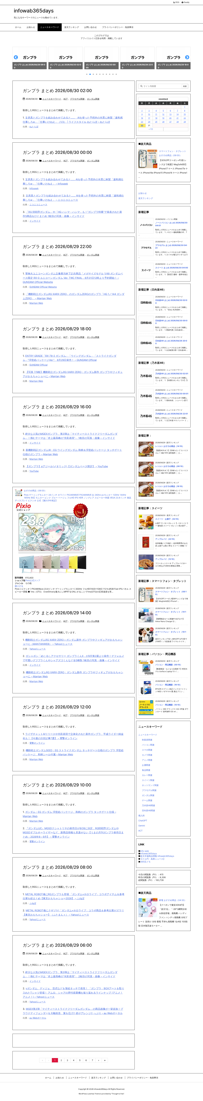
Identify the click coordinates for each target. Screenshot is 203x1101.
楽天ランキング (145, 198)
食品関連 (146, 770)
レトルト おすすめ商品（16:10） (169, 486)
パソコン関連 (148, 745)
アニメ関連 (147, 760)
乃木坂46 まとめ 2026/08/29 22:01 (171, 413)
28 (178, 122)
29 (185, 122)
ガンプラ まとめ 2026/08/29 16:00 (57, 406)
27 (170, 122)
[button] (17, 58)
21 (177, 118)
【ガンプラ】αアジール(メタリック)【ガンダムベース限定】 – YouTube (67, 466)
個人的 (141, 815)
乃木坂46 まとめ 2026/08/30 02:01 (171, 373)
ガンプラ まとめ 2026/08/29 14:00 (57, 612)
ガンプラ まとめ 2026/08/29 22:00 (57, 246)
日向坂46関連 (148, 810)
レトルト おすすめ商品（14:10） (169, 446)
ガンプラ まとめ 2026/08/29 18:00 (57, 328)
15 (185, 114)
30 (142, 125)
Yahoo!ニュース (37, 648)
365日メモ (145, 861)
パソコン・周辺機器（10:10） (168, 705)
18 (156, 118)
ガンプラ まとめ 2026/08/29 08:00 (57, 867)
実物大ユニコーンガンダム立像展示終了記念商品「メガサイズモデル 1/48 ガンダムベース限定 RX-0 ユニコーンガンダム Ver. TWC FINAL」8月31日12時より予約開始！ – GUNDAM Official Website (73, 278)
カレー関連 (147, 775)
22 (185, 118)
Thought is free (117, 1094)
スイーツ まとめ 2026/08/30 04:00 (171, 267)
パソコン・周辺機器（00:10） (168, 664)
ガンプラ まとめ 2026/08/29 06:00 (57, 945)
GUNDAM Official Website (43, 286)
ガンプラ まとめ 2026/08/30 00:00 (57, 152)
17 (149, 118)
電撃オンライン (37, 743)
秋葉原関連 (147, 739)
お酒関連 (146, 765)
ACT (65, 99)
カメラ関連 (147, 755)
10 (149, 114)
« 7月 (151, 129)
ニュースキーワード (51, 99)
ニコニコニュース (38, 204)
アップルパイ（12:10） (165, 559)
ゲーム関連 (147, 800)
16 (142, 118)
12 (163, 114)
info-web (144, 851)
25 (156, 122)
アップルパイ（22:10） (165, 539)
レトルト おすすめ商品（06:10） (169, 466)
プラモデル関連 (77, 99)
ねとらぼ (33, 126)
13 (170, 114)
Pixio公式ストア (32, 580)
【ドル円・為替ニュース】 (152, 859)
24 (149, 122)
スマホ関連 (147, 750)
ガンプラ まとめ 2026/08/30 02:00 (57, 90)
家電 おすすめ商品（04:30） (172, 900)
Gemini (141, 825)
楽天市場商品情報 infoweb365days (157, 856)
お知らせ (142, 193)
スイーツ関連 (148, 780)
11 (156, 114)
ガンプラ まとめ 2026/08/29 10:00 (57, 784)
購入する (19, 586)
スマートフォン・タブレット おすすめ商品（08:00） (172, 153)
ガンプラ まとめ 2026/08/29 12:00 (57, 706)
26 (163, 122)
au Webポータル (37, 1017)
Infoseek (33, 188)
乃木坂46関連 (148, 805)
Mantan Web (36, 303)
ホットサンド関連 (150, 785)
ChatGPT (142, 820)
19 (163, 118)
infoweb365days (148, 853)
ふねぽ (32, 903)
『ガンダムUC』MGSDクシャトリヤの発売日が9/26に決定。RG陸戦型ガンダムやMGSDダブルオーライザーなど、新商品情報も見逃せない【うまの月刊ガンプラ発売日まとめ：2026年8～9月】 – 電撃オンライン (73, 832)
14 (178, 114)
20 (170, 118)
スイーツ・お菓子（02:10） (167, 519)
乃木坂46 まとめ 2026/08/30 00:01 (171, 393)
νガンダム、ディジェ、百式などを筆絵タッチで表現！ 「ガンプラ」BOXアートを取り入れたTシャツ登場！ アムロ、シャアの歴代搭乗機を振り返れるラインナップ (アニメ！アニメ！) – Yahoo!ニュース (73, 992)
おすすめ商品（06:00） (35, 490)
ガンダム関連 (93, 99)
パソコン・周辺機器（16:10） (168, 685)
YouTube (34, 471)
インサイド (35, 221)
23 (142, 122)
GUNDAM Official (38, 364)
